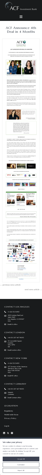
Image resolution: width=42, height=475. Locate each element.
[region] (21, 457)
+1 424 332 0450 (13, 312)
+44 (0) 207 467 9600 (16, 338)
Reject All (21, 470)
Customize (21, 465)
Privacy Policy (10, 418)
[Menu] (21, 16)
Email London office (14, 350)
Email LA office (12, 324)
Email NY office (13, 376)
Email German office (14, 398)
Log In (6, 426)
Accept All (21, 459)
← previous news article (10, 285)
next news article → (33, 289)
